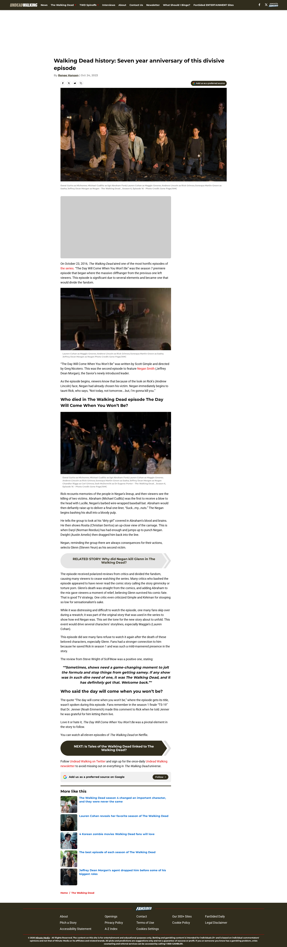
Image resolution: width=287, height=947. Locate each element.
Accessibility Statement (75, 929)
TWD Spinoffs (88, 5)
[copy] (81, 83)
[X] (266, 4)
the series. (67, 268)
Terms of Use (145, 922)
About (122, 5)
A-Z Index (111, 929)
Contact (141, 916)
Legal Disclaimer (216, 922)
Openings (111, 916)
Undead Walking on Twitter (88, 761)
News (44, 5)
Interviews (108, 5)
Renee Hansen (68, 75)
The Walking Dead (62, 5)
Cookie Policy (181, 922)
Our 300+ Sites (182, 916)
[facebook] (259, 4)
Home (64, 892)
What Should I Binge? (176, 5)
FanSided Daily (215, 916)
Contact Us (136, 5)
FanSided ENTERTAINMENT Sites (214, 5)
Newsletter (153, 5)
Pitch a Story (68, 922)
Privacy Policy (114, 922)
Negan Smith (146, 368)
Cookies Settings (147, 929)
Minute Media (43, 937)
